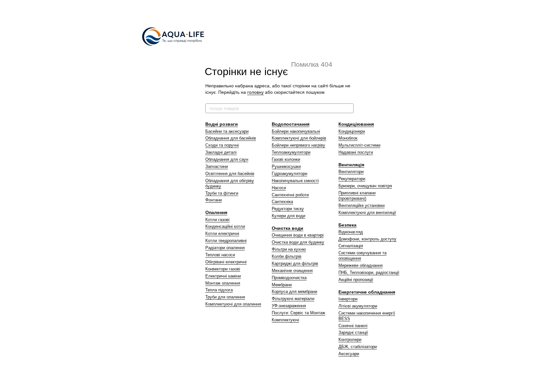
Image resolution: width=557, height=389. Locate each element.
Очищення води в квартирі (298, 235)
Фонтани (213, 200)
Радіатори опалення (225, 247)
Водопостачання (290, 124)
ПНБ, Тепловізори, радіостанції (368, 272)
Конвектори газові (222, 269)
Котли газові (217, 219)
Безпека (347, 225)
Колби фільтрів (286, 256)
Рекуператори (351, 178)
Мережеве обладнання (360, 265)
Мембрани (282, 284)
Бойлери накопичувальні (296, 131)
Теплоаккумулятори (291, 152)
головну (255, 92)
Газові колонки (286, 159)
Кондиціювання (356, 124)
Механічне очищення (292, 270)
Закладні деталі (221, 152)
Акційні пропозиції (355, 279)
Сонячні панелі (352, 325)
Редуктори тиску (288, 208)
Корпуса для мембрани (294, 291)
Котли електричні (222, 233)
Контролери (349, 339)
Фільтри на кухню (289, 249)
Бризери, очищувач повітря (365, 185)
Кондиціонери (351, 131)
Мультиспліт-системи (359, 145)
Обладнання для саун (226, 159)
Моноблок (347, 138)
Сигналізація (350, 245)
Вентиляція (351, 164)
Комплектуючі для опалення (233, 304)
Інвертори (347, 299)
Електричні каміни (223, 276)
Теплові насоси (220, 254)
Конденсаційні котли (225, 226)
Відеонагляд (350, 231)
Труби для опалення (225, 297)
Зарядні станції (353, 332)
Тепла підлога (219, 289)
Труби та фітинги (221, 193)
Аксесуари (348, 353)
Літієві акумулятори (357, 306)
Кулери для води (288, 215)
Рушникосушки (286, 166)
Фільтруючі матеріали (293, 298)
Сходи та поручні (222, 145)
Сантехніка (282, 201)
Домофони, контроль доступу (367, 239)
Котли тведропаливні (226, 240)
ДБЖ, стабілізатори (357, 346)
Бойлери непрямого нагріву (298, 145)
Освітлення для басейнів (229, 173)
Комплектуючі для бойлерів (299, 138)
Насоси (279, 187)
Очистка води (287, 228)
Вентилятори (351, 171)
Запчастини (216, 166)
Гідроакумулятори (289, 173)
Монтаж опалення (222, 283)
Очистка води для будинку (298, 242)
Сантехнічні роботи (290, 194)
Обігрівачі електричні (226, 261)
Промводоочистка (289, 277)
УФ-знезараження (289, 305)
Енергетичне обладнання (366, 292)
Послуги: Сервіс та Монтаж (298, 312)
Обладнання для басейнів (230, 138)
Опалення (216, 212)
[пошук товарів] (348, 108)
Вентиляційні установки (361, 205)
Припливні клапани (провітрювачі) (357, 195)
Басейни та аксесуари (227, 131)
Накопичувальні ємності (295, 180)
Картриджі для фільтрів (295, 263)
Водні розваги (221, 124)
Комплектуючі (285, 319)
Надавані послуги (355, 152)
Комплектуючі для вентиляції (367, 212)
